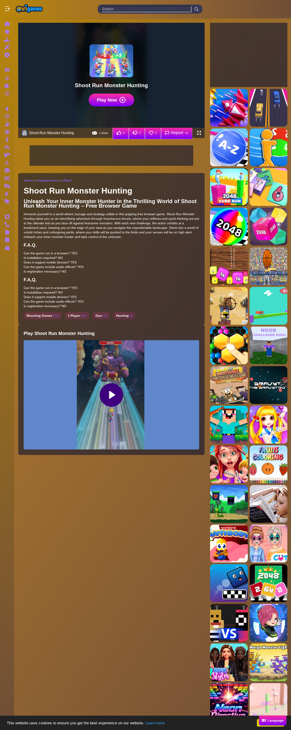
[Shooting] (7, 124)
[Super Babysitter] (229, 464)
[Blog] (7, 217)
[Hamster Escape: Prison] (229, 623)
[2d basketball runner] (268, 266)
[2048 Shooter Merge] (229, 266)
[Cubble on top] (229, 583)
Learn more (155, 723)
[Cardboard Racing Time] (229, 385)
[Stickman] (7, 139)
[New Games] (7, 32)
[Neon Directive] (229, 702)
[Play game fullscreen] (199, 133)
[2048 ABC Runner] (229, 147)
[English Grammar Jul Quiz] (268, 504)
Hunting (124, 315)
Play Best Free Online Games (29, 9)
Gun (101, 315)
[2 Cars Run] (268, 108)
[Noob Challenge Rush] (268, 345)
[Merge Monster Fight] (268, 662)
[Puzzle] (7, 85)
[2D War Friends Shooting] (229, 306)
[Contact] (7, 224)
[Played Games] (7, 55)
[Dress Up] (7, 108)
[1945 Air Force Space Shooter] (229, 108)
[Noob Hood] (229, 425)
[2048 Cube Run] (268, 147)
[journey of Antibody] (229, 543)
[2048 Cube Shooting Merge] (268, 187)
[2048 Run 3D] (229, 226)
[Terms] (7, 232)
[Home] (7, 24)
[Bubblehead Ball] (268, 623)
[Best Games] (7, 39)
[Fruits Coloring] (268, 464)
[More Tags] (7, 201)
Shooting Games (47, 180)
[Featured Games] (7, 47)
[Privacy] (7, 248)
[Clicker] (7, 194)
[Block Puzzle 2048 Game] (268, 583)
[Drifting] (7, 186)
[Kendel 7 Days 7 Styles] (229, 662)
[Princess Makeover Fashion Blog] (268, 543)
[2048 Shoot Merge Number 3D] (268, 226)
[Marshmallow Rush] (268, 702)
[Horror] (7, 170)
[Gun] (7, 155)
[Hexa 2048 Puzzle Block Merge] (229, 345)
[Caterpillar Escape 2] (229, 504)
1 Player (66, 180)
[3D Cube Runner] (268, 306)
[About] (7, 240)
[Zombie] (7, 132)
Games (28, 180)
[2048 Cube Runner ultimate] (229, 187)
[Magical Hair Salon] (268, 425)
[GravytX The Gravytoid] (268, 385)
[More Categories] (7, 93)
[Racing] (7, 70)
